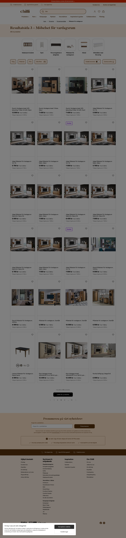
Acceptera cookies (64, 527)
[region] (39, 529)
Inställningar (64, 532)
